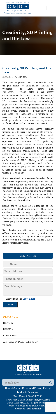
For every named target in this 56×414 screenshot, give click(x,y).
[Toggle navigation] (49, 8)
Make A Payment (28, 392)
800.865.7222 (34, 396)
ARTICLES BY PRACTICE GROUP (20, 341)
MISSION (8, 329)
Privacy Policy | (42, 388)
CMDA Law (7, 77)
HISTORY (8, 322)
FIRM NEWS (10, 335)
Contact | (18, 388)
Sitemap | (28, 388)
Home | (9, 388)
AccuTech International (28, 408)
